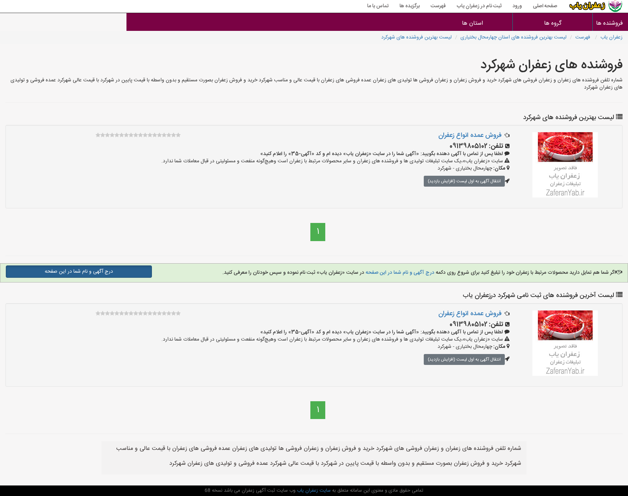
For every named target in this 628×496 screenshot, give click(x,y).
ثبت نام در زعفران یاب (479, 6)
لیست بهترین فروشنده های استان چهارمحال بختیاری (513, 37)
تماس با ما (378, 6)
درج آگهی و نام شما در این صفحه (399, 272)
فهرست (438, 6)
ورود (517, 6)
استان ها (472, 23)
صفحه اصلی (545, 6)
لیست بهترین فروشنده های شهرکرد (416, 37)
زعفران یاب (611, 37)
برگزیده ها (409, 6)
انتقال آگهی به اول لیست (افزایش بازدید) (464, 181)
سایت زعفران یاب (313, 491)
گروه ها (552, 23)
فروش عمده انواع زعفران (470, 135)
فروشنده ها (610, 23)
